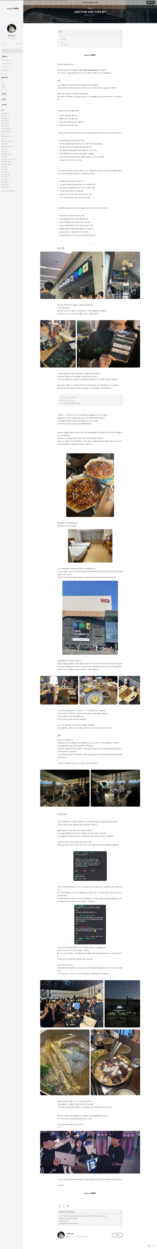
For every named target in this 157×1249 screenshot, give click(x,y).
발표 (59, 735)
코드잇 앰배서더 (8, 161)
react (5, 116)
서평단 (5, 179)
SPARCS (6, 113)
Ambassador (6, 70)
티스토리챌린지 (7, 131)
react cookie (7, 164)
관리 (3, 89)
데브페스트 (6, 126)
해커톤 (5, 156)
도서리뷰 (6, 182)
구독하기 (117, 1235)
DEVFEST (6, 184)
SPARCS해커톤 (8, 154)
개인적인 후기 (62, 814)
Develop (6, 60)
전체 (4, 56)
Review (90, 8)
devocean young (8, 146)
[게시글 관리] (63, 1206)
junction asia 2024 (9, 159)
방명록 (3, 86)
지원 (59, 80)
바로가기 (60, 1127)
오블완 (5, 169)
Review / (79, 2)
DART (5, 167)
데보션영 (6, 144)
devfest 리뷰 (7, 136)
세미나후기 (6, 118)
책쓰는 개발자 (7, 174)
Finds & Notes (7, 63)
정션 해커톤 (6, 123)
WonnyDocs (12, 35)
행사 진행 (60, 248)
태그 (3, 84)
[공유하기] (59, 1206)
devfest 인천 (7, 128)
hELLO (3, 191)
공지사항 (4, 94)
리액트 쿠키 (6, 121)
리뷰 (5, 139)
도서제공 (6, 172)
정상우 (14, 191)
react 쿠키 (6, 177)
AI (4, 133)
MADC (5, 149)
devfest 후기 (7, 187)
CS (4, 73)
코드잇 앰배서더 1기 (9, 141)
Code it (6, 151)
